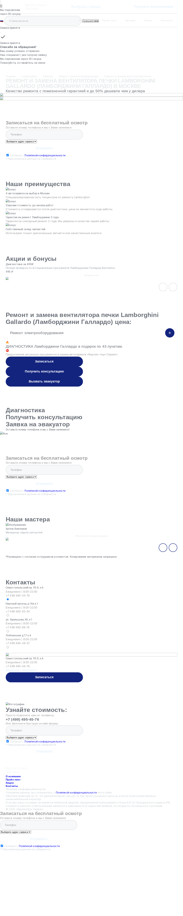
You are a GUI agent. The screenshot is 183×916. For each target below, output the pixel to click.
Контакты (167, 20)
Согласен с (35, 157)
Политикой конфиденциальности (44, 155)
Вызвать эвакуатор (44, 381)
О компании (85, 20)
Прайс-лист (109, 20)
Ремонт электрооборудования (78, 76)
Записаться (44, 361)
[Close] (0, 32)
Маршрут (13, 670)
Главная (11, 76)
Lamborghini (29, 76)
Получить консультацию (153, 6)
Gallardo (48, 76)
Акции (148, 20)
